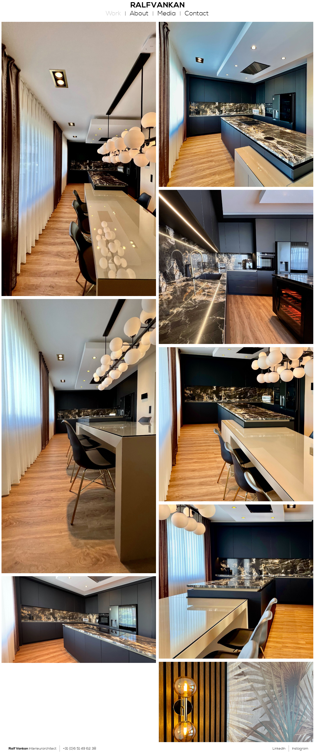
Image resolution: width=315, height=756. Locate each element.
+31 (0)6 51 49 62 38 (79, 748)
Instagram (300, 748)
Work (113, 13)
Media (167, 13)
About (139, 13)
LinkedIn (279, 748)
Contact (197, 13)
